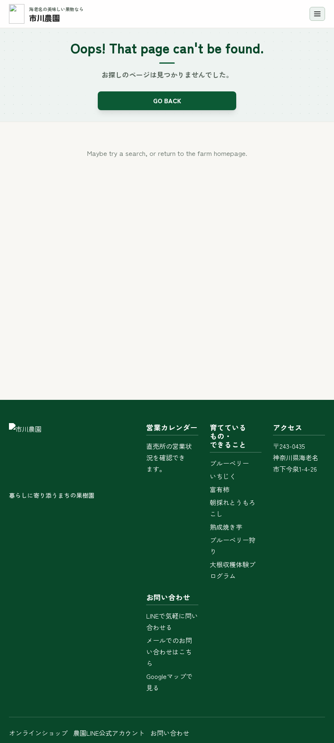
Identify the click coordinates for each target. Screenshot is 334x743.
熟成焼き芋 (226, 527)
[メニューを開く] (317, 14)
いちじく (223, 476)
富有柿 (219, 489)
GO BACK (167, 100)
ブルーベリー (229, 463)
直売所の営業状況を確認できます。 (169, 457)
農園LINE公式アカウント (109, 733)
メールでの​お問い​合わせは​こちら (169, 651)
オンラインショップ (38, 733)
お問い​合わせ (169, 733)
